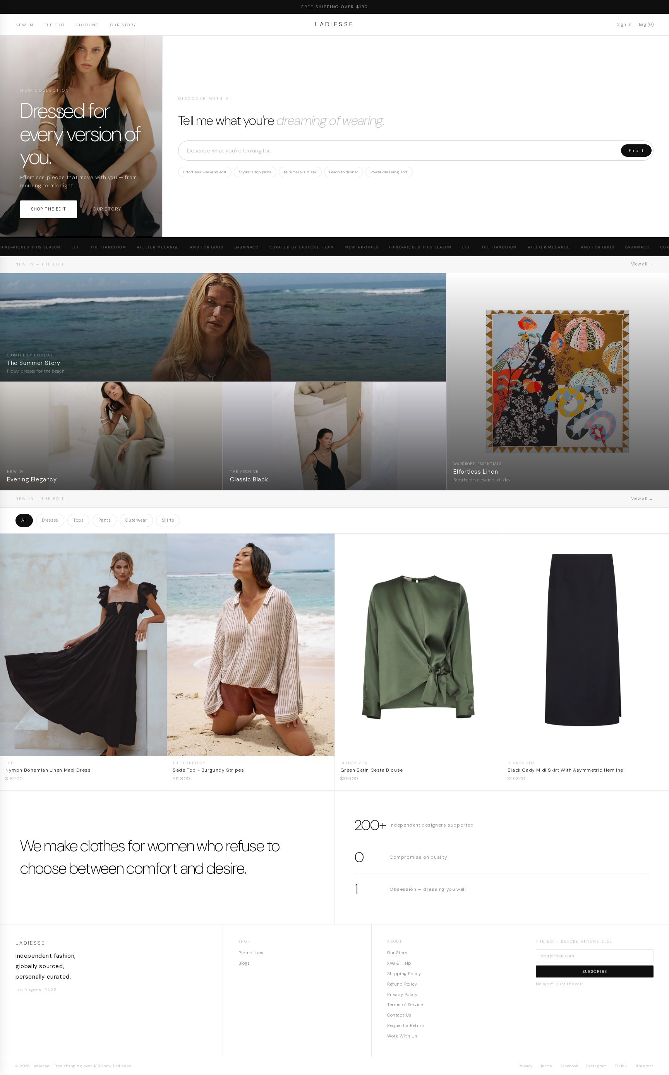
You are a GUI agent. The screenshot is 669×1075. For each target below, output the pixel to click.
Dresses (50, 520)
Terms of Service (405, 1004)
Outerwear (136, 520)
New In (24, 24)
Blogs (244, 963)
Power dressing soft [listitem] (389, 172)
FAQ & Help (399, 963)
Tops (78, 520)
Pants (104, 520)
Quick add (83, 750)
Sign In (624, 24)
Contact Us (399, 1015)
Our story (107, 209)
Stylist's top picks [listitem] (255, 172)
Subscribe (594, 971)
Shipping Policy (404, 973)
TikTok (621, 1065)
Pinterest (644, 1065)
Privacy (525, 1065)
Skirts (168, 520)
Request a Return (406, 1025)
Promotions (251, 952)
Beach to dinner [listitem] (343, 172)
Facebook (569, 1065)
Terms (546, 1065)
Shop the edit (48, 209)
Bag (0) (646, 24)
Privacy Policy (402, 994)
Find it (636, 150)
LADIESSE (334, 24)
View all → (642, 264)
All (24, 520)
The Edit (54, 24)
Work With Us (402, 1036)
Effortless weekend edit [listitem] (204, 172)
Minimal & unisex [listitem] (300, 172)
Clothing (87, 24)
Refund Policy (402, 984)
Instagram (596, 1065)
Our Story (123, 24)
